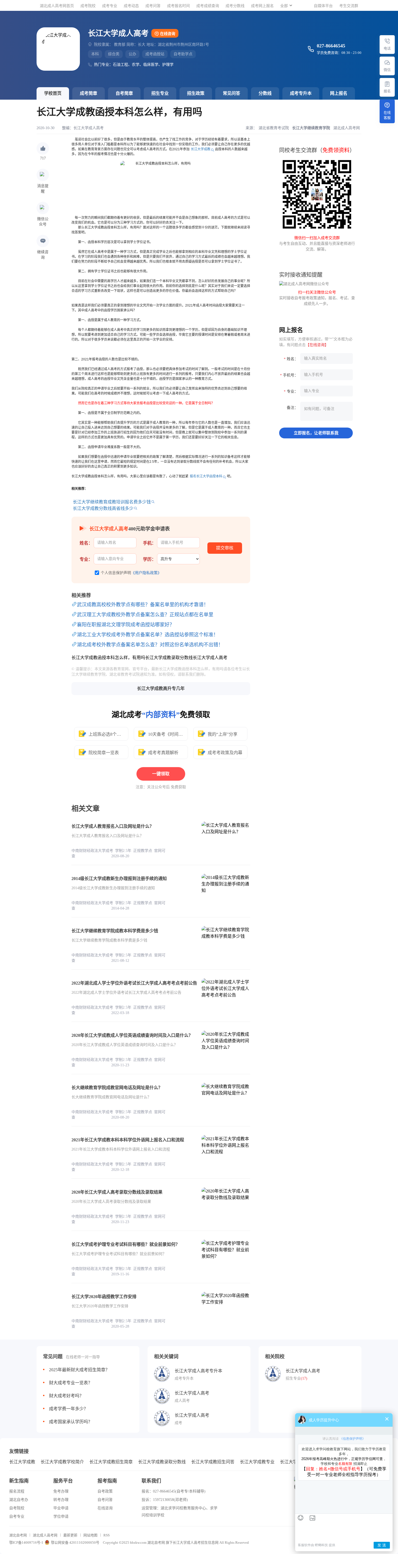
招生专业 (160, 93)
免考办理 (60, 1491)
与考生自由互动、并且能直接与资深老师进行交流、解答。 (317, 243)
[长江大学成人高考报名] (387, 84)
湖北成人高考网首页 (57, 6)
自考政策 (105, 1491)
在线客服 (387, 115)
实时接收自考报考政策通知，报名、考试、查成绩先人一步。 (317, 298)
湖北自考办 (18, 1500)
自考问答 (105, 1500)
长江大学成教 (200, 149)
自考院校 (16, 1508)
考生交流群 (348, 6)
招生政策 (195, 93)
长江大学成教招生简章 (111, 1461)
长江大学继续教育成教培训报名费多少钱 (112, 502)
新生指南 (19, 1481)
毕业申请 (60, 1508)
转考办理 (60, 1500)
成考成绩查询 (207, 6)
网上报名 (338, 93)
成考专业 (109, 6)
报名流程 (16, 1491)
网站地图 (90, 1535)
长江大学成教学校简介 (62, 1461)
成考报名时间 (178, 6)
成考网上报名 (262, 6)
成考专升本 (301, 93)
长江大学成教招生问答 (212, 1461)
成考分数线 (235, 6)
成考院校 (88, 6)
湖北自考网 (18, 1535)
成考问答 (153, 6)
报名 (387, 91)
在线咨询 (167, 34)
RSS (106, 1535)
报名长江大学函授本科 (206, 476)
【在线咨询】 (317, 345)
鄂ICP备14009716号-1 (26, 1542)
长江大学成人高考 (88, 128)
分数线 (265, 93)
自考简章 (124, 93)
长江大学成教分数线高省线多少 (103, 508)
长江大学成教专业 (257, 1461)
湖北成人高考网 (45, 1535)
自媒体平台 (323, 6)
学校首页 (52, 93)
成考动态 (131, 6)
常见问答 (231, 93)
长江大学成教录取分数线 (162, 1461)
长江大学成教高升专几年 (161, 688)
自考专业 (16, 1516)
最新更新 (70, 1535)
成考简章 (88, 93)
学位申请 (60, 1516)
